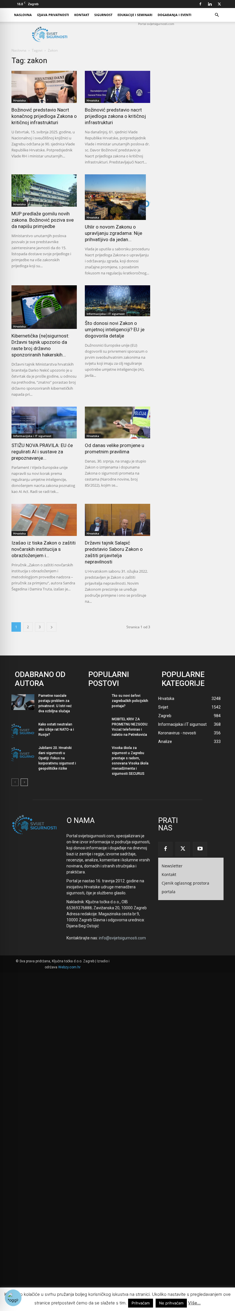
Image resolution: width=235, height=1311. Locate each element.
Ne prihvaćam (171, 1303)
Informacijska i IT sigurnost (106, 314)
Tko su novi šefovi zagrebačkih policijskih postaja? (130, 701)
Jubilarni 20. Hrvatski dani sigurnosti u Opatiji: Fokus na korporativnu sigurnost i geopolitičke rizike (57, 758)
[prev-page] (15, 782)
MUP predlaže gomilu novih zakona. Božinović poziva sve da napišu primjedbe (42, 220)
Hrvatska (19, 100)
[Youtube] (200, 849)
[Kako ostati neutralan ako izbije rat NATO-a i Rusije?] (22, 731)
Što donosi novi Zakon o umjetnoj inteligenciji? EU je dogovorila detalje (114, 329)
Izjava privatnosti (53, 15)
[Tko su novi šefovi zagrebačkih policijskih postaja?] (96, 702)
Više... (194, 1303)
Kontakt (81, 15)
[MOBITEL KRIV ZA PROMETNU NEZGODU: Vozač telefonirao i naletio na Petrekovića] (96, 725)
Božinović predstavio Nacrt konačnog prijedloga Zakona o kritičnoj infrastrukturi (44, 116)
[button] (217, 15)
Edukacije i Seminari (134, 15)
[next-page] (51, 627)
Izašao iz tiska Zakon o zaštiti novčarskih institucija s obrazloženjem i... (43, 549)
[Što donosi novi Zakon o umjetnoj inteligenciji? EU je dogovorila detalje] (117, 301)
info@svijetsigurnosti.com (122, 938)
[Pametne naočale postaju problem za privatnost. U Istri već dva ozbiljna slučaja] (22, 702)
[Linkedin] (209, 4)
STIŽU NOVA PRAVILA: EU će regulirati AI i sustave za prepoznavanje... (42, 451)
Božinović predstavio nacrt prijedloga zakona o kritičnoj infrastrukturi (115, 116)
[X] (219, 4)
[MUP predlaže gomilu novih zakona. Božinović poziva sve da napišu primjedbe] (44, 190)
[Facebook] (200, 4)
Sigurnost (103, 15)
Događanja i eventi (174, 15)
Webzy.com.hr (69, 967)
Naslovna (23, 15)
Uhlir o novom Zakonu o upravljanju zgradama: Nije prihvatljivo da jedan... (113, 233)
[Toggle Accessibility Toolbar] (13, 1298)
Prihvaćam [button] (141, 1303)
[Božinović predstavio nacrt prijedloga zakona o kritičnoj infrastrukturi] (117, 87)
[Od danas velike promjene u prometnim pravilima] (117, 423)
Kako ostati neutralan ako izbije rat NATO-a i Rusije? (56, 729)
